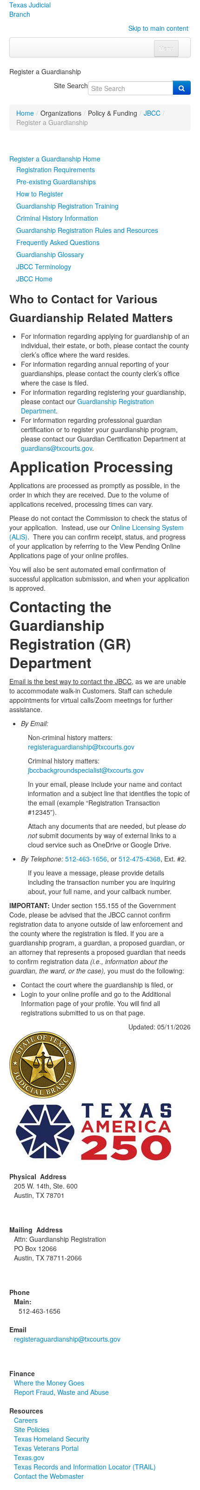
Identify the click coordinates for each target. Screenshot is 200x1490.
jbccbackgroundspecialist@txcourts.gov (87, 770)
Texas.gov (29, 1457)
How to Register (39, 193)
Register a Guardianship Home (54, 158)
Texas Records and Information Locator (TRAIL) (85, 1466)
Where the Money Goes (49, 1382)
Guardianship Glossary (50, 254)
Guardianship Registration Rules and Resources (87, 230)
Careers (26, 1420)
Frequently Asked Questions (58, 242)
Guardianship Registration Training (67, 205)
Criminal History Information (57, 218)
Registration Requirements (55, 169)
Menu (166, 48)
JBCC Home (34, 278)
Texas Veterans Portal (46, 1448)
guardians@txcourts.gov (56, 448)
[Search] (182, 88)
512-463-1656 (86, 858)
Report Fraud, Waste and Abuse (61, 1392)
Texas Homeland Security (51, 1438)
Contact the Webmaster (49, 1476)
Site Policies (31, 1429)
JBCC (152, 113)
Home (25, 113)
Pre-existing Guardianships (56, 181)
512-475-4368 (139, 858)
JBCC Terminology (43, 266)
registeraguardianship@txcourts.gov (81, 746)
